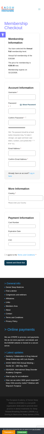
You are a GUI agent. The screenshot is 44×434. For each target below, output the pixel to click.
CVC (10, 240)
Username (13, 92)
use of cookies (36, 429)
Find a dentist (11, 291)
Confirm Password (17, 118)
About (8, 310)
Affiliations (10, 299)
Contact (9, 314)
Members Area (12, 306)
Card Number (13, 222)
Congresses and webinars (16, 295)
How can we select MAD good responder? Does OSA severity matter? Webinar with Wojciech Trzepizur (22, 383)
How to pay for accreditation (17, 376)
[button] (3, 34)
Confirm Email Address (18, 159)
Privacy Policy (11, 321)
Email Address (14, 149)
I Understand (22, 432)
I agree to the (21, 255)
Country (12, 193)
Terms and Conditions (26, 255)
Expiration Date (14, 231)
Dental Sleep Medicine (15, 287)
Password (12, 105)
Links (8, 302)
